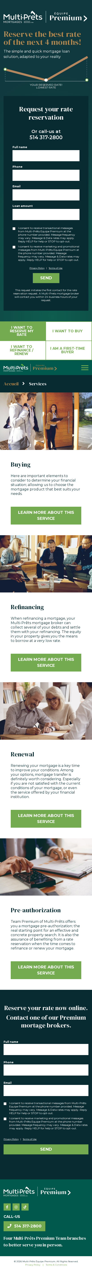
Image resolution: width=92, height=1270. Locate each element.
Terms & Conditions (56, 1264)
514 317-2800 (27, 1226)
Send (46, 278)
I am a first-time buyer (67, 350)
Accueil (11, 384)
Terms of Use (56, 268)
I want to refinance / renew (21, 350)
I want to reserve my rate (21, 331)
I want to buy (67, 331)
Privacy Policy (36, 268)
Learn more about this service (46, 515)
